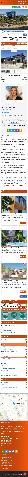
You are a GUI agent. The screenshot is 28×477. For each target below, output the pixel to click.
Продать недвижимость (8, 463)
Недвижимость (6, 457)
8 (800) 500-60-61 (23, 1)
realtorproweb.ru (21, 474)
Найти (24, 34)
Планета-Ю (21, 3)
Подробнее (23, 223)
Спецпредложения (7, 465)
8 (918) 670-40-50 (6, 443)
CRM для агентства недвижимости (16, 472)
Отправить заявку (15, 104)
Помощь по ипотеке (7, 460)
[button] (14, 59)
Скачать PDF (6, 112)
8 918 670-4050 (8, 110)
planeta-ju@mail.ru (6, 445)
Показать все (23, 296)
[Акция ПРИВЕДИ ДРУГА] (14, 311)
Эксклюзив (5, 468)
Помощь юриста (6, 462)
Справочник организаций (9, 467)
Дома (5, 31)
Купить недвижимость (8, 458)
